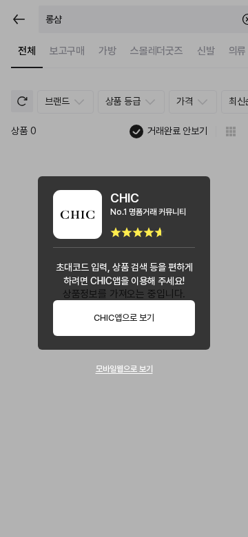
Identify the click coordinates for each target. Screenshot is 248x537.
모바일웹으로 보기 (124, 369)
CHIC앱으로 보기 (124, 318)
